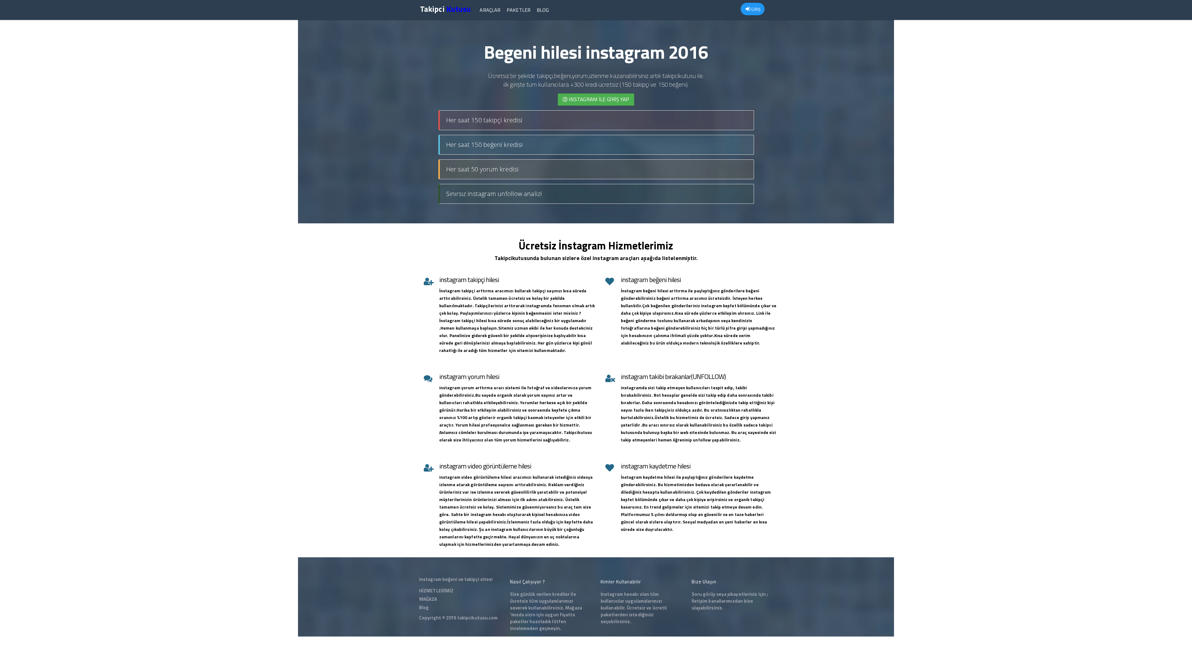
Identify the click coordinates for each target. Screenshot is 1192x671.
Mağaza (573, 607)
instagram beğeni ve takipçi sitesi (456, 579)
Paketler (519, 10)
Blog (543, 10)
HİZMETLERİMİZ (436, 590)
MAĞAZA (428, 599)
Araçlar (490, 10)
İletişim (700, 601)
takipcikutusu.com (477, 617)
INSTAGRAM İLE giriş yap (598, 99)
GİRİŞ (755, 9)
